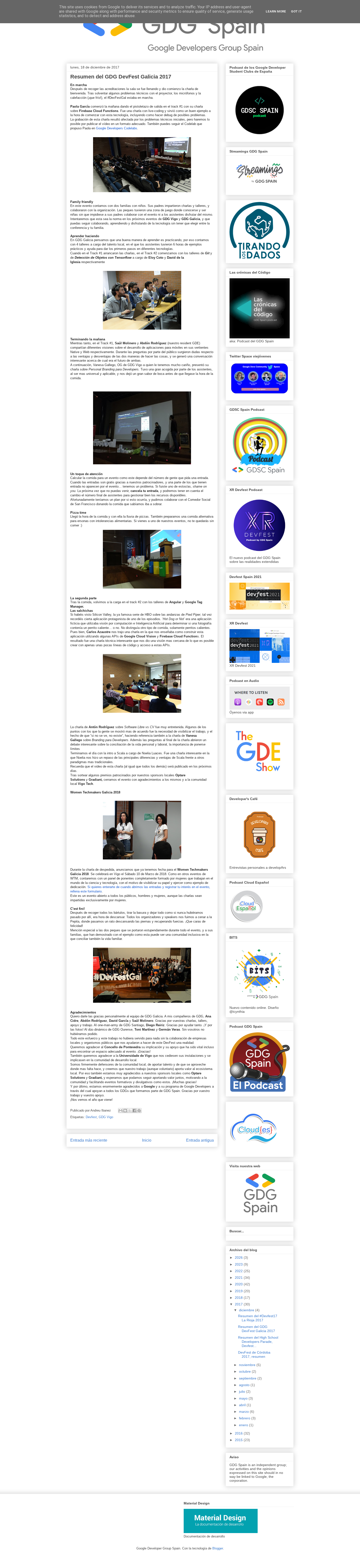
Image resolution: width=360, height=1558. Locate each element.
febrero (245, 1418)
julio (242, 1391)
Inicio (146, 1140)
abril (243, 1405)
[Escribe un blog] (125, 1110)
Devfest (91, 1117)
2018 (239, 1298)
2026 (239, 1257)
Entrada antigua (200, 1140)
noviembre (247, 1365)
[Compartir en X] (129, 1110)
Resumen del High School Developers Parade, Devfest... (258, 1341)
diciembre (247, 1310)
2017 (239, 1304)
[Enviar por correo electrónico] (120, 1110)
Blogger (217, 1548)
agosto (245, 1385)
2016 (239, 1433)
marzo (244, 1411)
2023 (239, 1264)
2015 (239, 1440)
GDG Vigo (106, 1117)
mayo (244, 1398)
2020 (239, 1284)
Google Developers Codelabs (116, 128)
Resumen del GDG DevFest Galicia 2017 (256, 1329)
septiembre (248, 1378)
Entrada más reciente (88, 1140)
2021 (239, 1278)
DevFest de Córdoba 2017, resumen (254, 1354)
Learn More (276, 11)
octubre (245, 1371)
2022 (239, 1271)
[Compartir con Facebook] (134, 1110)
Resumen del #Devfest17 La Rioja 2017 (257, 1318)
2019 (239, 1291)
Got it (296, 11)
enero (244, 1425)
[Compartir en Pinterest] (139, 1110)
